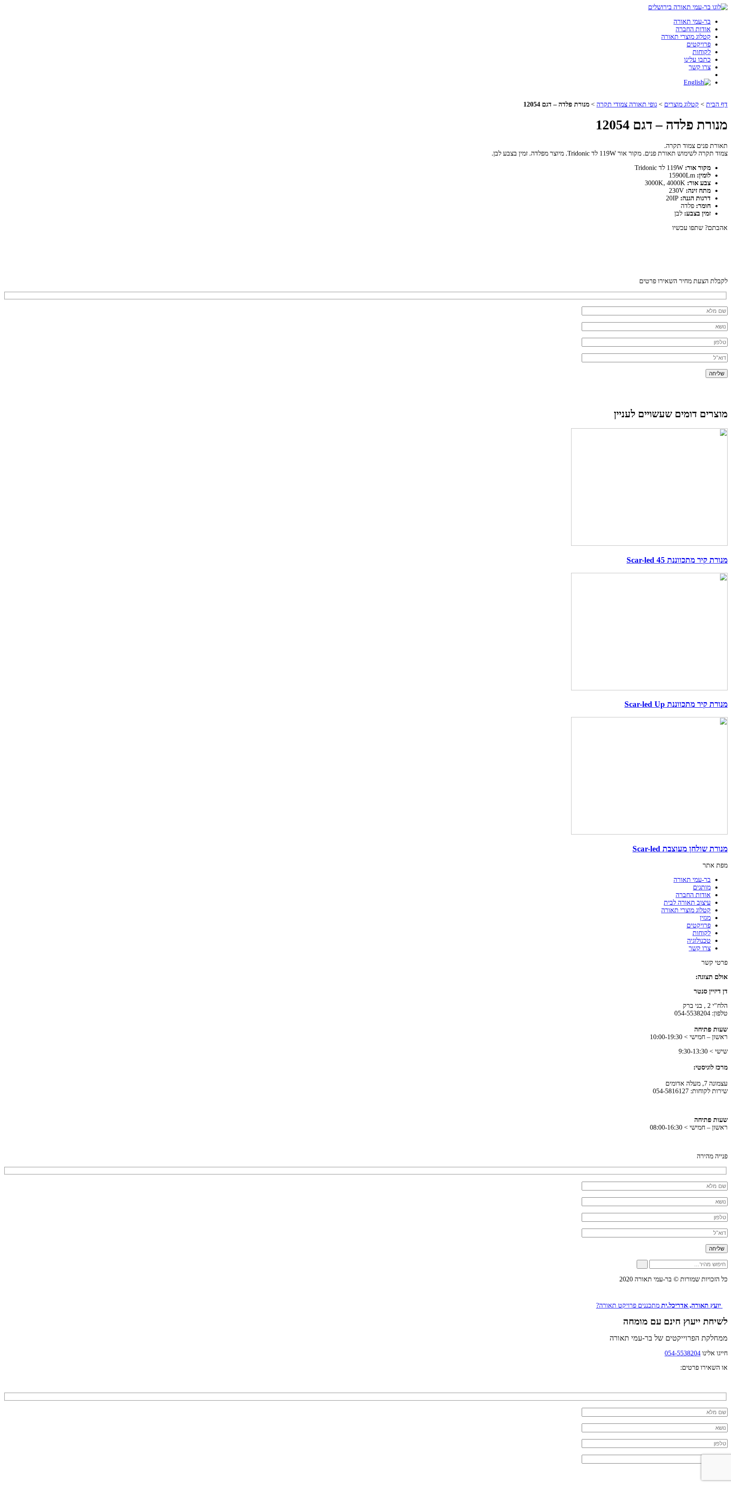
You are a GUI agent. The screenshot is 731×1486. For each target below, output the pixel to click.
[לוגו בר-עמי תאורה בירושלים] (688, 7)
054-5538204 (683, 1353)
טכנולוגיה (699, 940)
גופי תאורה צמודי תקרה (626, 104)
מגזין (705, 917)
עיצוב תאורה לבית (687, 902)
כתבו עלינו (697, 59)
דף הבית (717, 104)
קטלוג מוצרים (681, 104)
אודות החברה (693, 29)
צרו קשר (700, 67)
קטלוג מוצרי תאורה (686, 36)
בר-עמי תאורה (692, 21)
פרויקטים (699, 44)
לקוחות (702, 51)
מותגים (702, 887)
